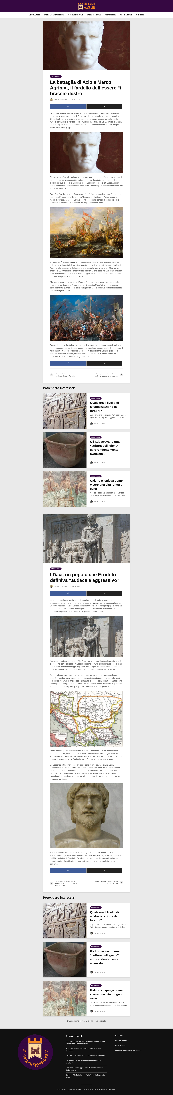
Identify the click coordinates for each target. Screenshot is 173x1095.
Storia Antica (34, 15)
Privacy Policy (121, 1040)
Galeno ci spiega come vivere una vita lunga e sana (106, 484)
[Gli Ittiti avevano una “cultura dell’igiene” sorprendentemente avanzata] (64, 450)
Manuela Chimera (99, 424)
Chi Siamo (119, 1036)
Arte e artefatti (126, 15)
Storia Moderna (94, 15)
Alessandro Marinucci (60, 99)
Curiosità (140, 15)
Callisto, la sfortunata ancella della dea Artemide (85, 1056)
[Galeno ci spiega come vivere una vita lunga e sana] (64, 489)
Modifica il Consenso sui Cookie (128, 1050)
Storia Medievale (75, 15)
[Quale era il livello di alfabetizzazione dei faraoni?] (64, 411)
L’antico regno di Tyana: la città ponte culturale (86, 1021)
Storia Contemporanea (54, 15)
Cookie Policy (120, 1045)
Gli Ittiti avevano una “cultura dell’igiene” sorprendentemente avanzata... (105, 447)
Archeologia (110, 15)
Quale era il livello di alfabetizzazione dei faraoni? (104, 407)
